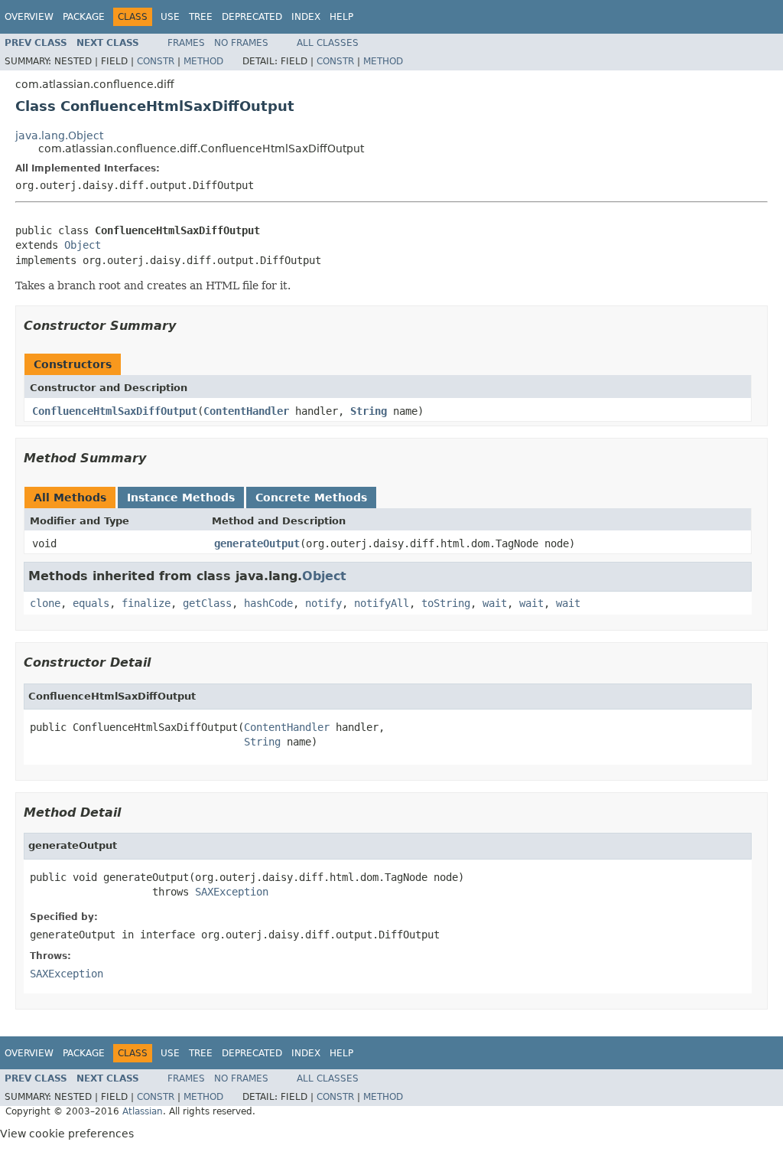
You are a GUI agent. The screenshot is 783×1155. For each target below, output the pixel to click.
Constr (155, 61)
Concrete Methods (311, 497)
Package (84, 16)
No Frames (241, 43)
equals (91, 603)
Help (341, 16)
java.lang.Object (59, 135)
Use (170, 16)
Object (82, 245)
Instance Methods (181, 497)
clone (45, 603)
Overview (29, 16)
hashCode (268, 603)
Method (203, 61)
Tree (201, 16)
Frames (186, 43)
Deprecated (252, 16)
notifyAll (381, 603)
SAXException (231, 892)
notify (323, 603)
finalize (146, 603)
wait (494, 603)
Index (305, 16)
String (368, 411)
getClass (207, 603)
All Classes (328, 43)
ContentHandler (246, 411)
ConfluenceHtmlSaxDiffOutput (114, 411)
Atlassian (142, 1111)
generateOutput (257, 543)
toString (445, 603)
